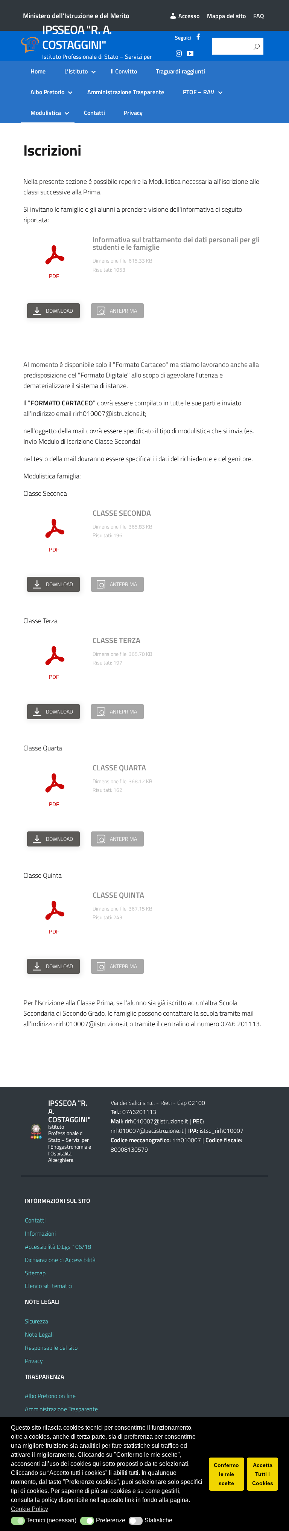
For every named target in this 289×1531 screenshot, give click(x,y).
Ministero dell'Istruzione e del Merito (76, 16)
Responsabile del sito (51, 1347)
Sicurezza (36, 1321)
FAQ (258, 15)
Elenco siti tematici (48, 1285)
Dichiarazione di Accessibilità (60, 1259)
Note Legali (39, 1334)
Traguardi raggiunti (180, 71)
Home (38, 71)
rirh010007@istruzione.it (156, 1121)
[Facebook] (198, 38)
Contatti (94, 112)
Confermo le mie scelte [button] (226, 1474)
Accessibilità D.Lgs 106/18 (58, 1246)
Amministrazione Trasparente (125, 91)
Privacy (133, 112)
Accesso (188, 15)
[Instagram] (179, 54)
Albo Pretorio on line (50, 1395)
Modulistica (45, 112)
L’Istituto (76, 71)
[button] (18, 1521)
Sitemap (35, 1272)
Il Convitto (124, 71)
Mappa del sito (226, 15)
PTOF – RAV (198, 91)
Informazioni (40, 1233)
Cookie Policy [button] (29, 1509)
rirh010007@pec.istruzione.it (147, 1130)
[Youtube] (190, 54)
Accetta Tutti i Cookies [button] (262, 1474)
